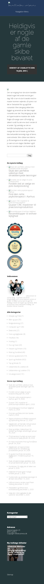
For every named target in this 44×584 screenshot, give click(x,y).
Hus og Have (13, 345)
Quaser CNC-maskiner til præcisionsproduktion (22, 206)
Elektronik (12, 330)
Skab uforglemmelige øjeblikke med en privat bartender (22, 462)
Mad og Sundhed (15, 352)
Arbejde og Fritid (15, 316)
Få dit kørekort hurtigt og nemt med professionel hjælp (22, 437)
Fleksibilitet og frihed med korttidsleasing (18, 489)
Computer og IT (15, 327)
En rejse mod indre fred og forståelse (23, 442)
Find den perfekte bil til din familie (21, 413)
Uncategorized (14, 374)
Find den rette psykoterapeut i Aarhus (22, 195)
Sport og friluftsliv (15, 359)
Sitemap (10, 574)
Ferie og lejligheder (16, 334)
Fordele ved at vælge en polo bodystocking (22, 184)
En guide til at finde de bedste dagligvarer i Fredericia (20, 455)
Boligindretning (14, 323)
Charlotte (25, 68)
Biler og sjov (13, 319)
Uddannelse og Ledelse (17, 370)
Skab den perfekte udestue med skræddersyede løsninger (23, 173)
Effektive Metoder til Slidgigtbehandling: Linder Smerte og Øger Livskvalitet (17, 550)
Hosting (12, 341)
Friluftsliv (12, 338)
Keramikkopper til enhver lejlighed (23, 214)
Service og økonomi (16, 356)
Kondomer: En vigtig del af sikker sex (22, 466)
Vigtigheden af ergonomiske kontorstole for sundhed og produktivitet (19, 449)
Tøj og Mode (13, 363)
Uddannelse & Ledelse (17, 367)
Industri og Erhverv (16, 348)
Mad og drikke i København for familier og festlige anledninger (20, 430)
